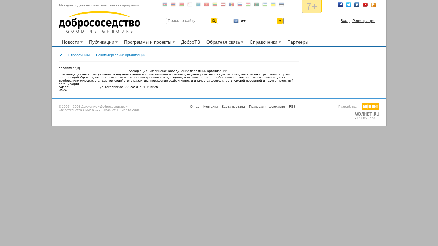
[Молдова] (231, 5)
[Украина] (273, 5)
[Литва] (214, 5)
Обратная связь (222, 42)
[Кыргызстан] (206, 5)
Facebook (340, 4)
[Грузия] (189, 5)
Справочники (263, 42)
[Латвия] (223, 5)
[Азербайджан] (164, 5)
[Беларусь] (181, 5)
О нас (194, 106)
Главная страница (60, 55)
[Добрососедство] (99, 18)
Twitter (348, 4)
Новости (69, 42)
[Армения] (173, 5)
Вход (345, 21)
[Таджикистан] (248, 5)
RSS (373, 4)
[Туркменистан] (256, 5)
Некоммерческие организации (120, 55)
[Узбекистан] (264, 5)
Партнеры (297, 42)
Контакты (210, 106)
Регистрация (363, 21)
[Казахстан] (198, 5)
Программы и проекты (147, 42)
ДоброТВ (190, 42)
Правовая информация (267, 106)
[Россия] (239, 5)
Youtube (365, 4)
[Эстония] (281, 5)
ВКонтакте (356, 4)
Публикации (100, 42)
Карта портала (233, 106)
